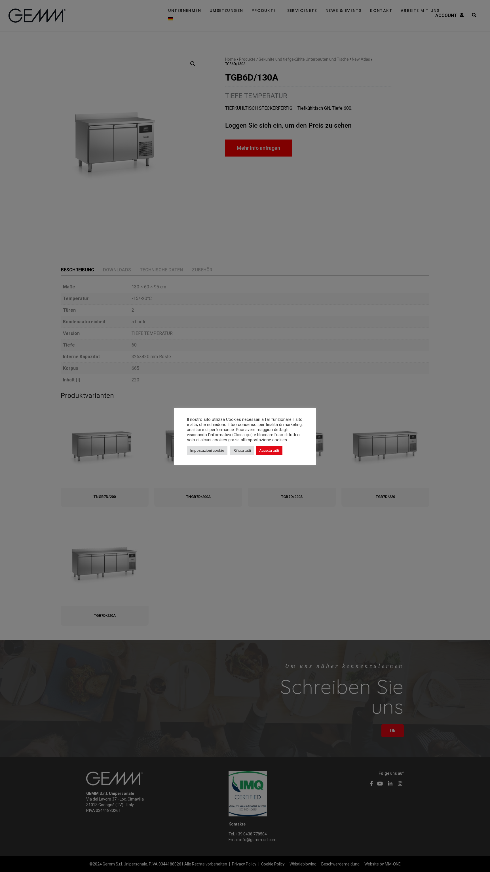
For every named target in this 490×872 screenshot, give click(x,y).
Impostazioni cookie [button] (207, 450)
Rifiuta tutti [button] (242, 450)
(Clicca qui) (243, 434)
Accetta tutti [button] (269, 450)
